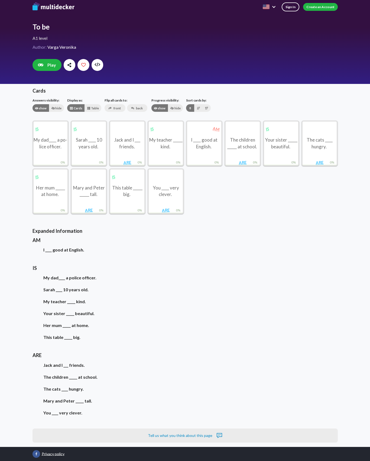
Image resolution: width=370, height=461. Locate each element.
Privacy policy (53, 453)
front (117, 108)
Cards (77, 108)
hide (58, 108)
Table (94, 108)
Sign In (290, 7)
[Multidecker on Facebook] (36, 454)
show (42, 108)
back (139, 108)
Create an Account (320, 7)
